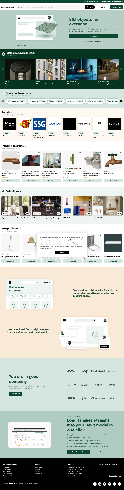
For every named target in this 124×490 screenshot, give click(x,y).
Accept (62, 252)
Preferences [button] (48, 248)
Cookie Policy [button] (52, 246)
